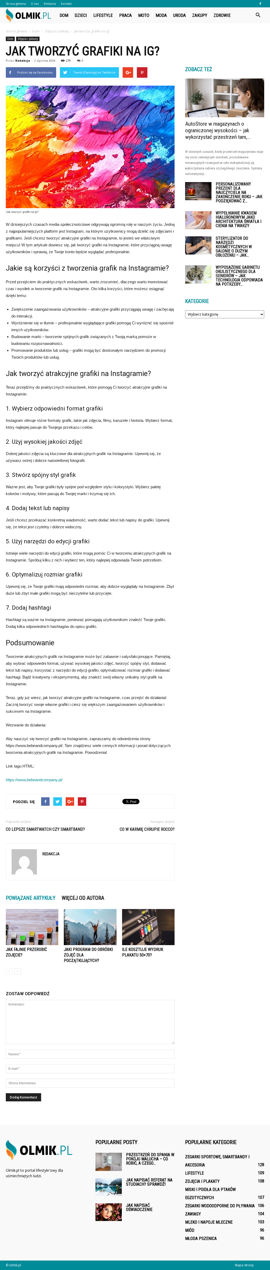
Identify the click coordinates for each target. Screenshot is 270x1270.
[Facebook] (260, 3)
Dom (64, 15)
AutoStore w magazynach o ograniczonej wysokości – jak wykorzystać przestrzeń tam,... (218, 130)
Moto (143, 15)
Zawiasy (193, 1214)
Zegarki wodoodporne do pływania (220, 1205)
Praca (125, 15)
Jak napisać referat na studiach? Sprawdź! (149, 1182)
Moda (161, 15)
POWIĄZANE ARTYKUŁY (30, 898)
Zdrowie (222, 15)
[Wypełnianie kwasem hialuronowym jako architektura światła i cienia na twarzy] (198, 220)
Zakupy (199, 15)
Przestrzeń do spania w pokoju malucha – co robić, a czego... (150, 1159)
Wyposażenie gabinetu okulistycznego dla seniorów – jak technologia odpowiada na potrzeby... (239, 276)
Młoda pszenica (201, 1238)
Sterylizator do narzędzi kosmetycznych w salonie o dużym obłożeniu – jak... (234, 247)
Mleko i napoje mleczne (209, 1222)
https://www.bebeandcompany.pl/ (34, 780)
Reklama (50, 4)
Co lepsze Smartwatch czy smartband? (45, 829)
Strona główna (16, 4)
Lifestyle (103, 15)
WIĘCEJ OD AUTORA (83, 898)
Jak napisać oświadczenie (139, 1207)
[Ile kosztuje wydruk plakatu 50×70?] (148, 927)
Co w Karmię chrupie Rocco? (147, 829)
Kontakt (66, 4)
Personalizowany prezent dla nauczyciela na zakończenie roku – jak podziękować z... (239, 192)
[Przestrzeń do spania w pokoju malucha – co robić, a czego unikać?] (108, 1162)
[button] (258, 15)
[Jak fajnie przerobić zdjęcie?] (32, 927)
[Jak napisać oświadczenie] (108, 1212)
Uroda (179, 15)
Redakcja (22, 60)
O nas (35, 4)
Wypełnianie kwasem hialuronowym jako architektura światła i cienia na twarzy (238, 219)
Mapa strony (244, 1265)
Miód (189, 1230)
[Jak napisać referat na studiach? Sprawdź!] (108, 1187)
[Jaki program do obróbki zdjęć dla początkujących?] (90, 927)
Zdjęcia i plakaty (28, 39)
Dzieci (81, 15)
